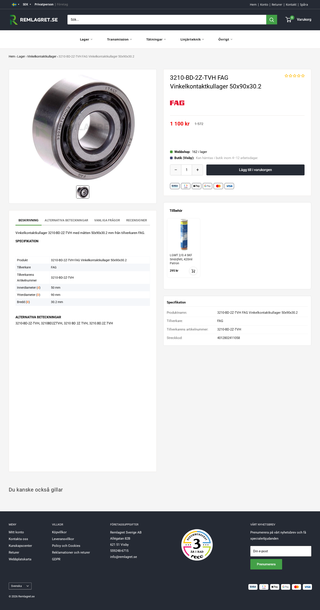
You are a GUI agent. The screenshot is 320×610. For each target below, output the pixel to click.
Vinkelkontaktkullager (41, 56)
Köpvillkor (59, 532)
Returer (277, 5)
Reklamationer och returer (71, 552)
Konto (264, 5)
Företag (62, 4)
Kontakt (291, 5)
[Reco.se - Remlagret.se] (197, 540)
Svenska (16, 586)
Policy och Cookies (66, 546)
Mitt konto (16, 532)
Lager (84, 39)
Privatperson (44, 4)
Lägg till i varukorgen (255, 170)
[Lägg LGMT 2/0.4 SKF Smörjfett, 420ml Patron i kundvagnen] (193, 271)
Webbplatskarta (20, 559)
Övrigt (223, 39)
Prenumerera (266, 564)
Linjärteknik (190, 39)
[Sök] (271, 19)
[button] (295, 76)
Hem (253, 5)
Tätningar (154, 39)
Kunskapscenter (20, 546)
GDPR (56, 559)
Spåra (304, 5)
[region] (237, 252)
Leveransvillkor (63, 539)
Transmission (118, 39)
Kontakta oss (18, 539)
